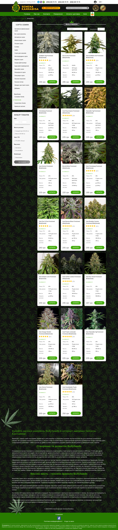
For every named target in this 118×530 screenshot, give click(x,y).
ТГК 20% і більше (20, 140)
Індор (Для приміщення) (22, 66)
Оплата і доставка (73, 14)
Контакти (46, 14)
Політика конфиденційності (53, 521)
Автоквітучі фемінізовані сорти (22, 29)
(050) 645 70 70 (51, 2)
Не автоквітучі (19, 150)
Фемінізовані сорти (20, 40)
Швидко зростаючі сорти (22, 85)
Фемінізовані (18, 157)
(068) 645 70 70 (75, 2)
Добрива (17, 88)
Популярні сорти (19, 75)
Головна (27, 14)
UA (100, 2)
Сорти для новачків (20, 53)
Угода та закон (69, 521)
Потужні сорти (19, 43)
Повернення (58, 14)
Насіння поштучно (20, 78)
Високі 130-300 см (20, 133)
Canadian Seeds (19, 96)
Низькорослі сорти (20, 72)
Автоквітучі (18, 147)
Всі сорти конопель (20, 34)
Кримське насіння (20, 106)
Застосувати (22, 162)
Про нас (37, 14)
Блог (85, 14)
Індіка (16, 50)
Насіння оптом (19, 82)
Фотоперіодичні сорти (21, 56)
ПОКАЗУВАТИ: (94, 29)
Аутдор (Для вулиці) (20, 62)
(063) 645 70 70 (63, 2)
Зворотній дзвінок (52, 8)
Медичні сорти (19, 59)
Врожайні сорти (19, 69)
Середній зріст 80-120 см (22, 131)
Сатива (17, 46)
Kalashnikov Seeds (20, 103)
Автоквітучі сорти (20, 37)
